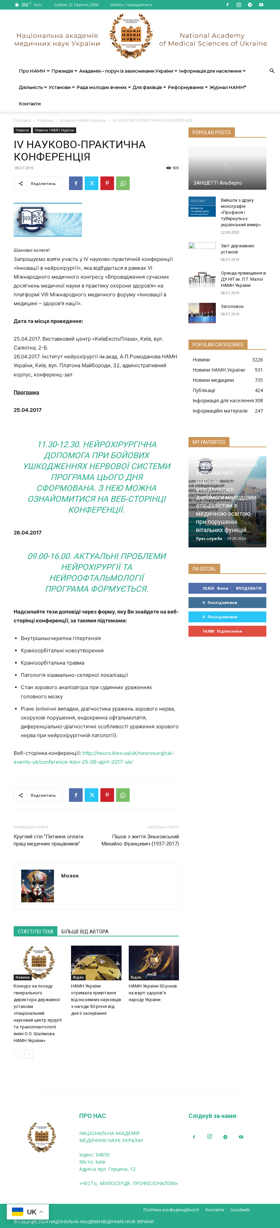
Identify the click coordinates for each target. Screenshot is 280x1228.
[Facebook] (227, 5)
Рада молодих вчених (102, 87)
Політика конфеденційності (171, 1210)
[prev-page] (18, 1054)
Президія (62, 71)
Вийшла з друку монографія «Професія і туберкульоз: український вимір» (241, 212)
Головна (22, 120)
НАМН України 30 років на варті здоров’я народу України (153, 992)
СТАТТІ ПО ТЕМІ (35, 931)
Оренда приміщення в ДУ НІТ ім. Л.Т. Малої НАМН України (243, 279)
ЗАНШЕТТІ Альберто (217, 183)
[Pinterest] (107, 183)
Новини (45, 120)
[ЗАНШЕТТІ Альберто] (227, 167)
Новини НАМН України (83, 120)
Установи (60, 87)
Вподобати (249, 588)
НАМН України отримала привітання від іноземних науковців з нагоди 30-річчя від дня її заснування (96, 999)
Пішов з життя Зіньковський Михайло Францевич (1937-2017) (140, 840)
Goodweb (240, 1210)
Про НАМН (32, 71)
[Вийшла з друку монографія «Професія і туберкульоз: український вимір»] (202, 207)
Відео (78, 977)
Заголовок (232, 306)
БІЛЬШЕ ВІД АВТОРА (85, 931)
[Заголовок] (202, 313)
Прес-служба (209, 538)
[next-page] (29, 1054)
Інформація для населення (210, 71)
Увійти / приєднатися (131, 4)
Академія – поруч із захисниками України (126, 71)
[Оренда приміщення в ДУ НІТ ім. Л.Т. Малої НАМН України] (202, 279)
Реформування (186, 87)
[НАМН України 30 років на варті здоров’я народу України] (154, 963)
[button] (272, 71)
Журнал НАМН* (228, 87)
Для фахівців (147, 87)
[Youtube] (261, 5)
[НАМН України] (140, 36)
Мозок (70, 875)
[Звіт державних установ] (202, 252)
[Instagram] (239, 5)
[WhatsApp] (123, 183)
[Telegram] (250, 5)
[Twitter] (91, 183)
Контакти (30, 103)
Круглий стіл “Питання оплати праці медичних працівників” (48, 840)
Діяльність (31, 87)
